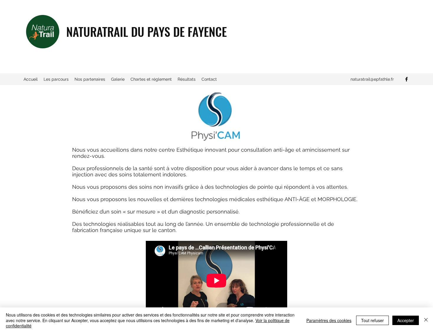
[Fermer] (425, 320)
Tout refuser (372, 320)
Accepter (405, 320)
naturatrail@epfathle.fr (372, 79)
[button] (56, 79)
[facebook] (406, 79)
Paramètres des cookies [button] (328, 320)
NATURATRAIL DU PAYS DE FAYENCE (146, 31)
